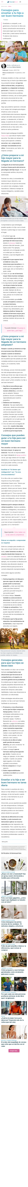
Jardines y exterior (6, 896)
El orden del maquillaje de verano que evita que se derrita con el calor (13, 1044)
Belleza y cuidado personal (9, 1040)
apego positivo (21, 455)
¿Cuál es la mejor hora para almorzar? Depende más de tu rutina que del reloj (12, 1020)
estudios (4, 556)
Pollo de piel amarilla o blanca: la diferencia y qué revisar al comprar (13, 948)
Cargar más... (14, 1050)
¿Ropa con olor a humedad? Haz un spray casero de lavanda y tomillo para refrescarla (13, 876)
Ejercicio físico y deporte (8, 992)
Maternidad (4, 6)
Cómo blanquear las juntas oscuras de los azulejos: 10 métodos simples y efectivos (12, 924)
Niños (9, 6)
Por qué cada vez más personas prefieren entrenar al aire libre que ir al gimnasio (13, 996)
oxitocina (15, 721)
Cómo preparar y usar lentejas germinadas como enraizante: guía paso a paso (12, 972)
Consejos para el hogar (8, 872)
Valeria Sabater (16, 67)
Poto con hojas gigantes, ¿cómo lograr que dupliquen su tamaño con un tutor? (13, 900)
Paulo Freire (5, 135)
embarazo (12, 243)
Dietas (3, 1016)
